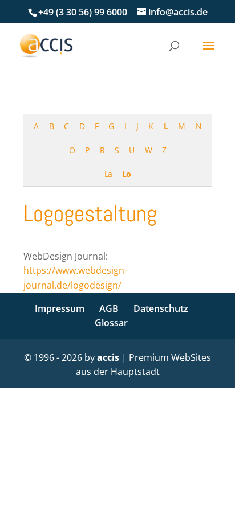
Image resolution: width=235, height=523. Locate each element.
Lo (126, 173)
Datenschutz (160, 308)
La (108, 173)
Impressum (59, 308)
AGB (109, 308)
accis (108, 357)
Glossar (111, 322)
